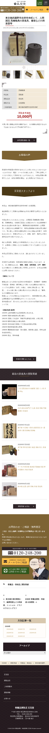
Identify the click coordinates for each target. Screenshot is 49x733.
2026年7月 (21, 629)
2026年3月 (33, 633)
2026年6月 (33, 629)
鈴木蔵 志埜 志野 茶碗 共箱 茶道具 (30, 486)
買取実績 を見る (24, 506)
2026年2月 (10, 636)
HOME (4, 663)
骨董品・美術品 (26, 663)
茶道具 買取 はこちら (23, 359)
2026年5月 (10, 633)
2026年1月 (21, 636)
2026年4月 (21, 633)
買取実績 (13, 663)
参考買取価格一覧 (23, 140)
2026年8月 (10, 629)
